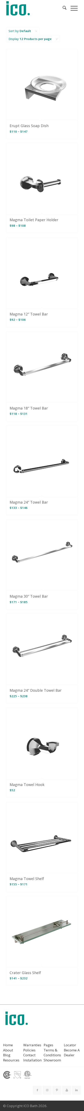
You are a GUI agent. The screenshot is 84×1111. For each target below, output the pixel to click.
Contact (29, 1055)
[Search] (62, 8)
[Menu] (72, 8)
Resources (11, 1060)
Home (8, 1045)
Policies (29, 1050)
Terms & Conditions (52, 1053)
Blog (6, 1055)
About (8, 1050)
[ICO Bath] (34, 8)
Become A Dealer (72, 1053)
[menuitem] (62, 8)
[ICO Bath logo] (16, 1019)
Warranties (32, 1045)
